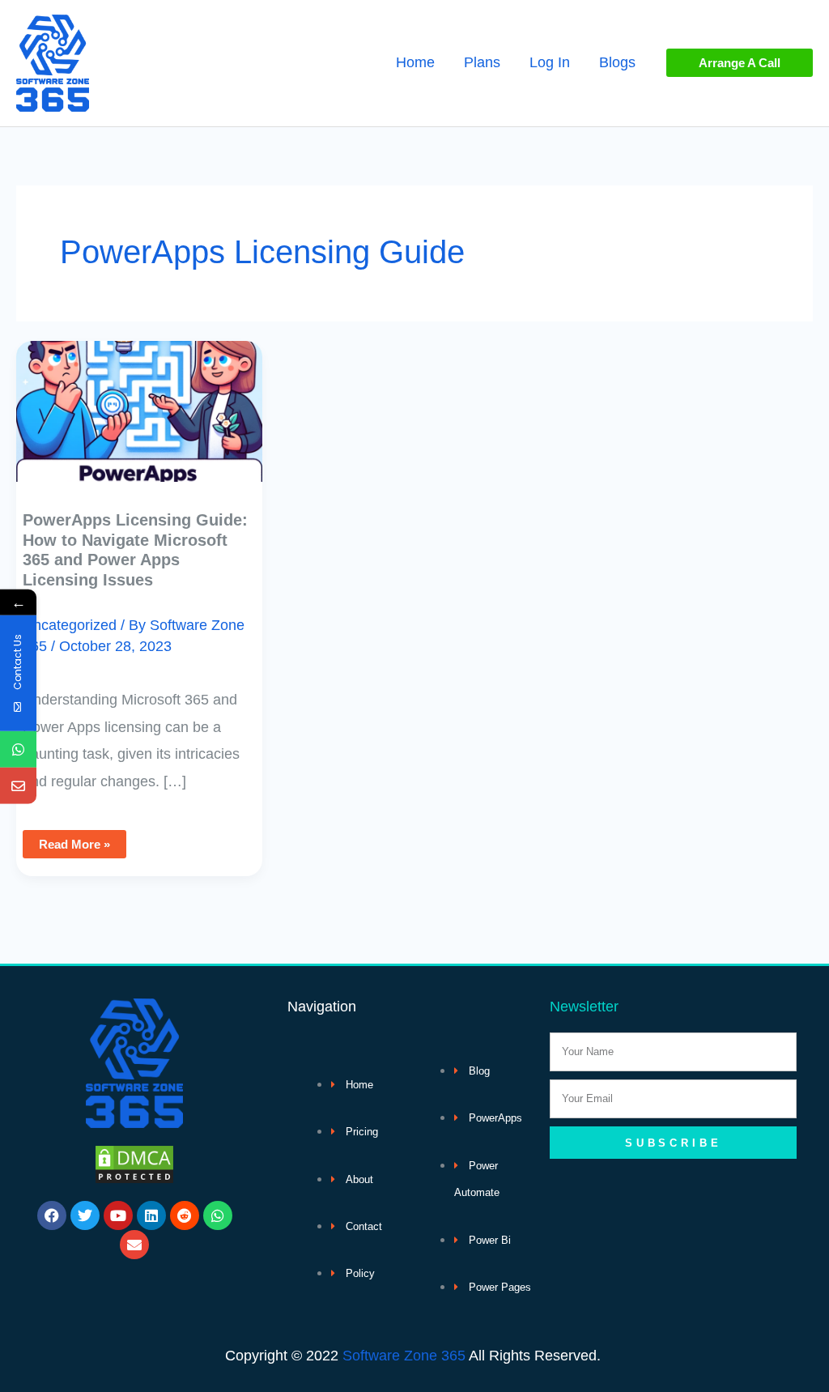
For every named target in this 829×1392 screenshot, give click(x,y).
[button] (739, 63)
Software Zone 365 (404, 1355)
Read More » (74, 840)
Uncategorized (70, 625)
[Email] (18, 786)
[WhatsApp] (18, 749)
